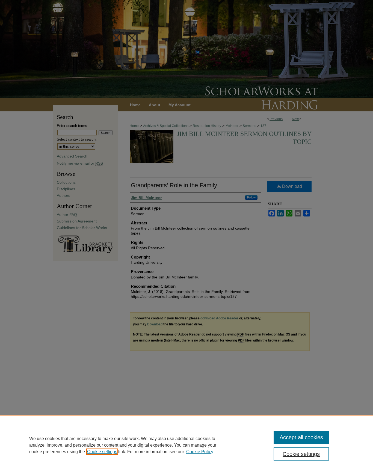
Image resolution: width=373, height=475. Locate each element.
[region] (186, 445)
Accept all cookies (301, 437)
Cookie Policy (199, 451)
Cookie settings (102, 451)
